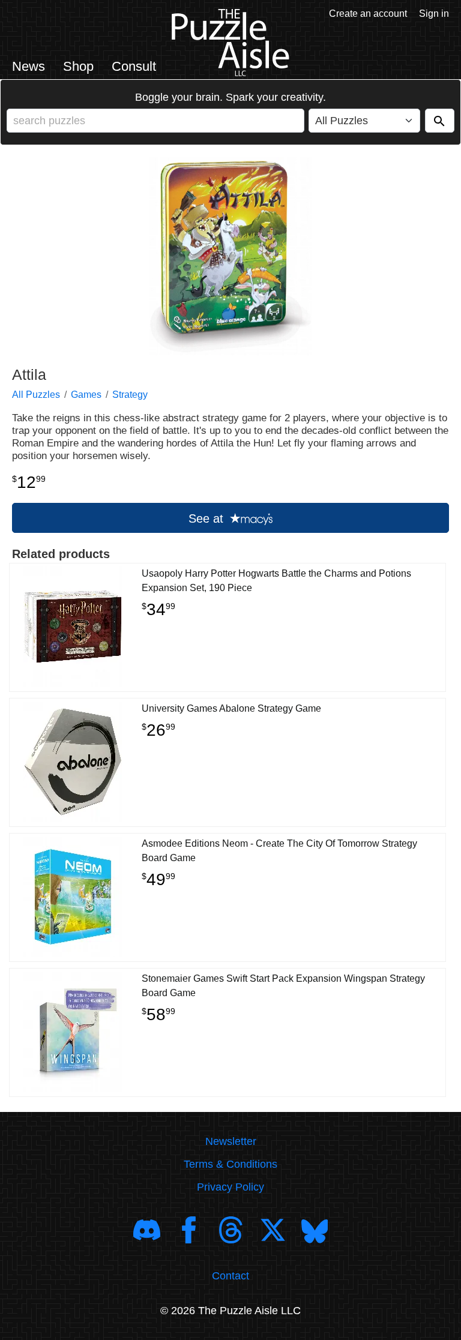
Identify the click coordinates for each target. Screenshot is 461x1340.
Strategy (130, 394)
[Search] (439, 121)
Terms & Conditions (230, 1164)
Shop (78, 66)
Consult (134, 66)
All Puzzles (36, 394)
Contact (230, 1276)
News (28, 66)
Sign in (434, 13)
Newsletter (230, 1141)
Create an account (368, 13)
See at (207, 518)
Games (86, 394)
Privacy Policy (230, 1187)
